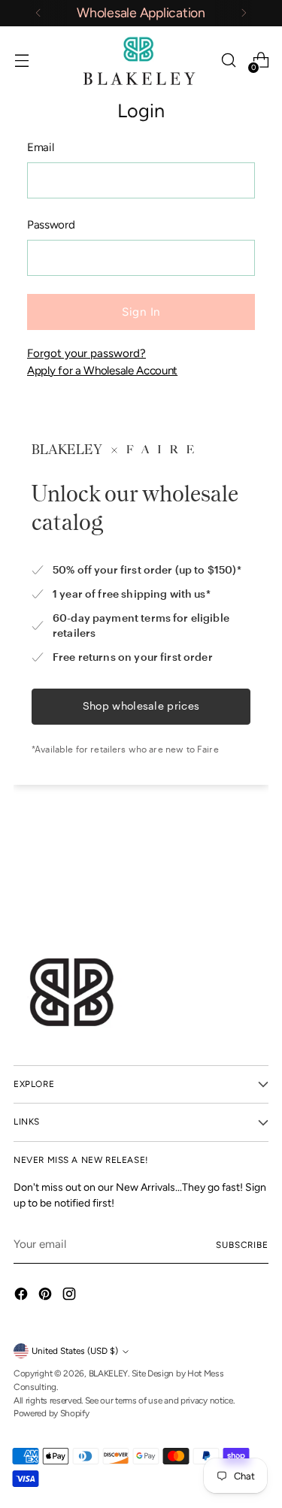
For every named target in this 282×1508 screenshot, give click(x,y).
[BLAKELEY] (141, 60)
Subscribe (242, 1245)
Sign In (141, 312)
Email (40, 147)
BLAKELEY (109, 1373)
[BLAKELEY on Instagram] (71, 1296)
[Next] (243, 13)
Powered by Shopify (51, 1413)
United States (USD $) (75, 1351)
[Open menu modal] (21, 60)
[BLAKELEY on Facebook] (23, 1296)
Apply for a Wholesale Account (102, 370)
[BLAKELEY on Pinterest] (47, 1296)
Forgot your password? (86, 353)
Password (51, 225)
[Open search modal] (228, 60)
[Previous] (38, 13)
